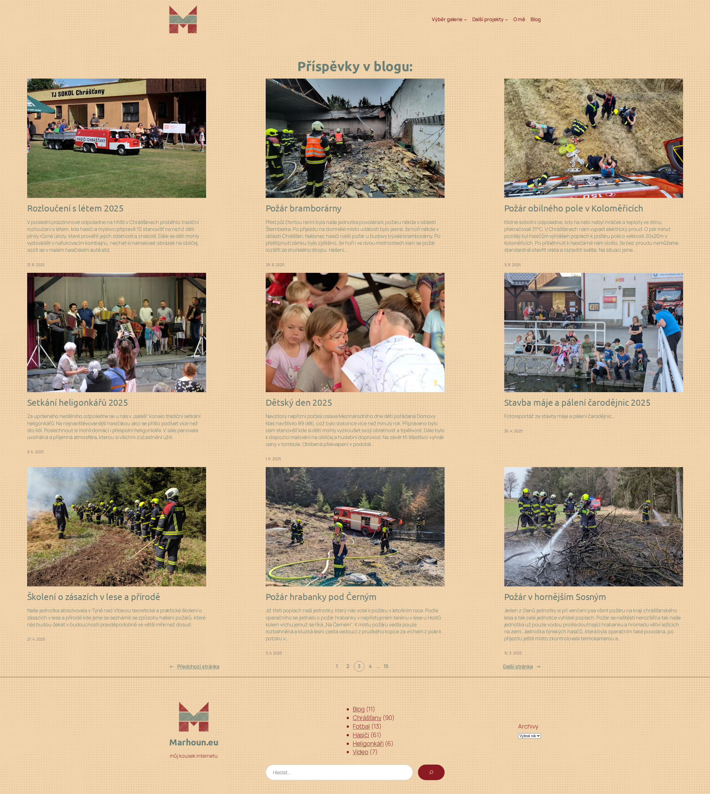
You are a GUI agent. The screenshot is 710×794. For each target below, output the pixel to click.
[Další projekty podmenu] (506, 19)
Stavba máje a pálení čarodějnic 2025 (577, 402)
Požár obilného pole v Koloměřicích (573, 208)
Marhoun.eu (193, 742)
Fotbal (361, 726)
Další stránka (522, 666)
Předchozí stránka (194, 666)
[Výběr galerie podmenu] (465, 19)
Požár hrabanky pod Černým (321, 597)
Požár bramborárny (303, 208)
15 (386, 666)
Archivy (528, 726)
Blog (359, 709)
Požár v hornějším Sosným (555, 597)
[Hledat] (431, 772)
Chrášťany (367, 718)
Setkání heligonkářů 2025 (77, 402)
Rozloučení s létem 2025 (75, 208)
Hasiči (361, 735)
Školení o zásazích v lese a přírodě (94, 597)
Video (361, 752)
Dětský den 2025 (299, 402)
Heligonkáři (368, 743)
